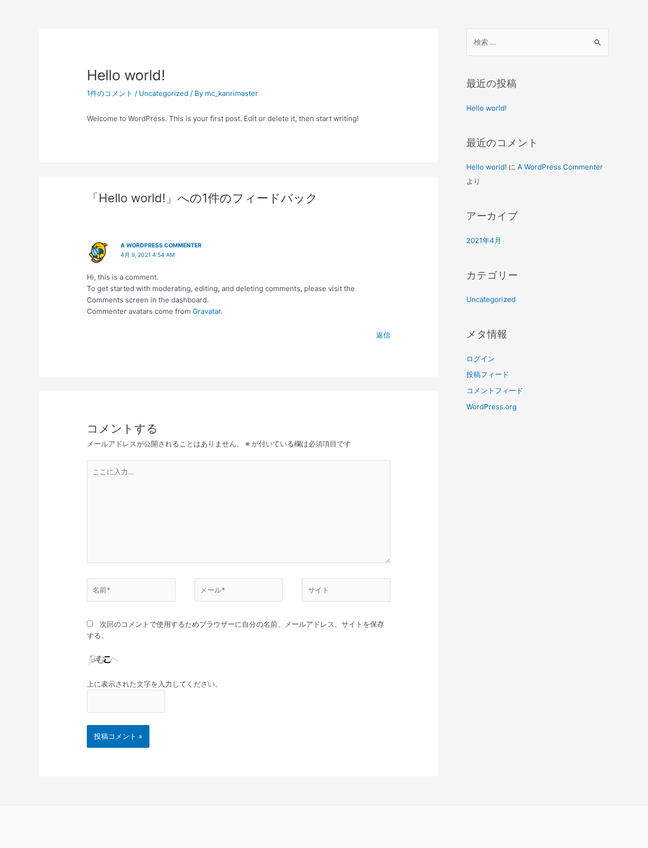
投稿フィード (487, 374)
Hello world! (486, 108)
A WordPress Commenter (161, 245)
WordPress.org (491, 406)
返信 (383, 334)
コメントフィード (494, 390)
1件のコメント (110, 93)
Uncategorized (163, 93)
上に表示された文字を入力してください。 (154, 683)
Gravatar (207, 311)
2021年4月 (483, 240)
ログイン (480, 358)
